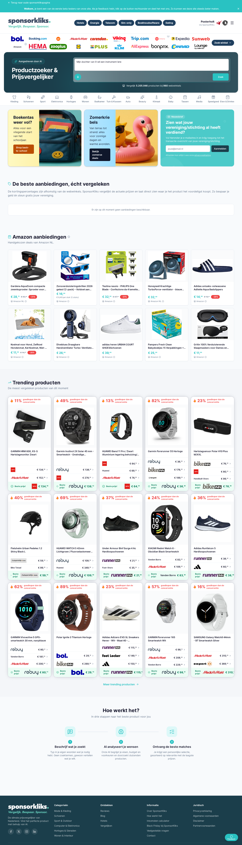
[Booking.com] (37, 39)
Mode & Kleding (62, 810)
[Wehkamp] (160, 39)
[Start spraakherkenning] (78, 77)
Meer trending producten (119, 684)
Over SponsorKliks (157, 810)
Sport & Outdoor (63, 820)
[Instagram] (27, 831)
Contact (151, 835)
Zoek (220, 76)
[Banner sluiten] (238, 8)
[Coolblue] (58, 39)
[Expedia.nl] (180, 39)
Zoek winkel (221, 42)
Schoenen (59, 815)
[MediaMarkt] (78, 39)
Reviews (104, 810)
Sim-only (126, 22)
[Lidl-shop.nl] (78, 46)
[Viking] (119, 39)
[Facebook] (11, 831)
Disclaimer (198, 820)
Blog (102, 815)
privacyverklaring (202, 155)
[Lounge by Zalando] (200, 46)
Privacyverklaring (202, 810)
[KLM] (119, 46)
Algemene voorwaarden (206, 815)
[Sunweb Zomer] (200, 39)
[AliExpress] (139, 46)
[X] (19, 831)
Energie (94, 22)
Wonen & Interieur (63, 835)
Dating (169, 22)
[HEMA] (37, 46)
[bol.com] (17, 39)
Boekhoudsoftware (148, 22)
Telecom (110, 22)
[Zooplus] (58, 46)
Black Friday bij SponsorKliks (162, 825)
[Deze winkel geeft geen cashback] (168, 36)
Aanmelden (220, 148)
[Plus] (98, 46)
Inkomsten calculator (158, 820)
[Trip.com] (139, 39)
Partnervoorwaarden (204, 825)
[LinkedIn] (35, 831)
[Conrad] (180, 46)
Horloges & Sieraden (65, 830)
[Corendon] (98, 39)
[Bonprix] (160, 46)
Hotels (80, 22)
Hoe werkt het (154, 815)
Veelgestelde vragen (158, 830)
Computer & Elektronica (67, 825)
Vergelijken (106, 825)
